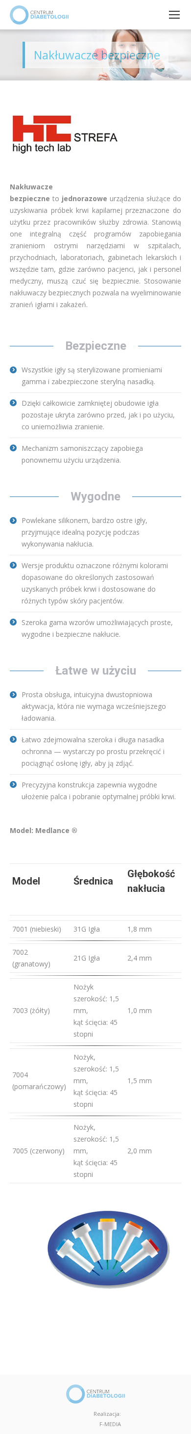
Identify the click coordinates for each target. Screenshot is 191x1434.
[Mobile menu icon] (174, 15)
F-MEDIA (110, 1424)
